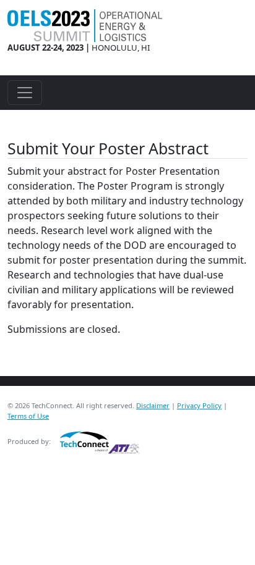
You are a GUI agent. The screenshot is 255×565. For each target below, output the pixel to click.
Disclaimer (153, 405)
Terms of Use (28, 416)
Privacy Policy (199, 405)
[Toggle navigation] (24, 92)
